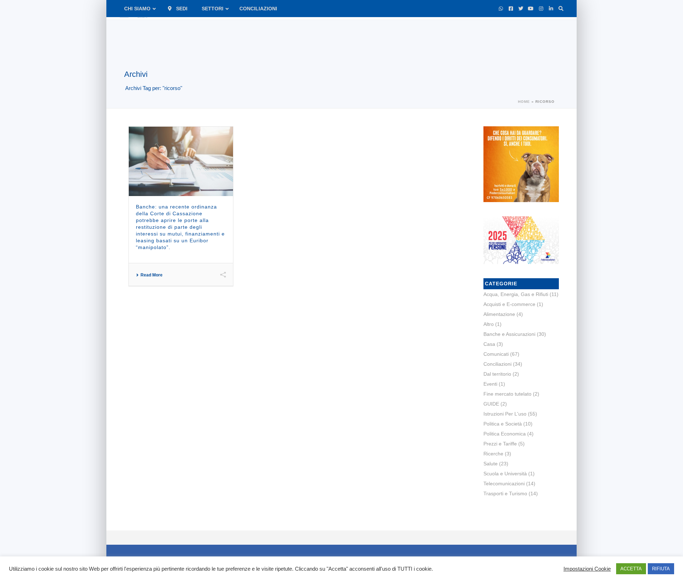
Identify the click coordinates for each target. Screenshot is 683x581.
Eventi (490, 384)
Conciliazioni (497, 364)
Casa (489, 344)
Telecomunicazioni (504, 483)
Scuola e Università (505, 473)
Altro (488, 324)
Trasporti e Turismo (505, 493)
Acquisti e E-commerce (509, 304)
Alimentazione (499, 314)
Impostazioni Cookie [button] (587, 569)
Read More (152, 275)
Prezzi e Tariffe (500, 444)
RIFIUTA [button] (661, 568)
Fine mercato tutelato (507, 394)
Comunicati (496, 354)
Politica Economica (504, 434)
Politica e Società (502, 424)
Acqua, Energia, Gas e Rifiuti (515, 294)
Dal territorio (497, 374)
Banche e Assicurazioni (509, 334)
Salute (490, 463)
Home (524, 102)
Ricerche (493, 453)
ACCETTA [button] (631, 568)
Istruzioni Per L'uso (504, 414)
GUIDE (491, 404)
